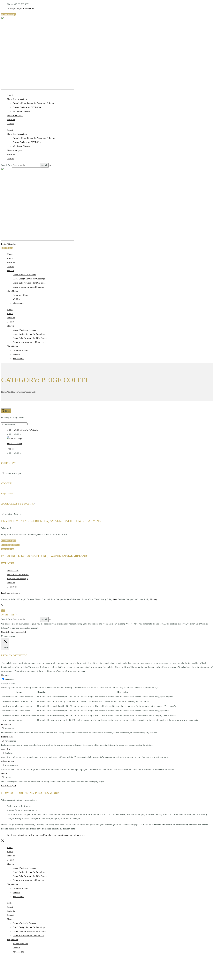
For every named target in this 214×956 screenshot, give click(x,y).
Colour (22, 392)
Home (10, 254)
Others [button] (4, 773)
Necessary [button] (5, 675)
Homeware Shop (20, 295)
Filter (7, 411)
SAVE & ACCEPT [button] (9, 786)
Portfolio (11, 119)
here (115, 599)
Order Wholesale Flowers (24, 274)
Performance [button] (7, 737)
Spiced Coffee (14, 444)
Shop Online (12, 291)
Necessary (9, 679)
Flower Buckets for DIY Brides (27, 107)
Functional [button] (6, 724)
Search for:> (6, 165)
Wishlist (16, 299)
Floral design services (17, 99)
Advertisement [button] (7, 761)
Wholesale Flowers (21, 111)
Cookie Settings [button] (8, 632)
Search (44, 165)
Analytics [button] (5, 749)
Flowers (10, 270)
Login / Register (8, 244)
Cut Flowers (12, 392)
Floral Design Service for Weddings (29, 279)
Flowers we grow (15, 115)
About (10, 95)
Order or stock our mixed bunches (28, 287)
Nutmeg (154, 599)
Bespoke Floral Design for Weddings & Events (34, 103)
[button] (22, 430)
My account (18, 303)
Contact (10, 123)
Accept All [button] (21, 632)
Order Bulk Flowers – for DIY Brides (29, 283)
